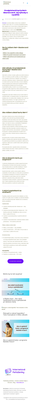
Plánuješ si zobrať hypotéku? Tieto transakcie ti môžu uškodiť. (15, 314)
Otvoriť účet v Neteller (15, 261)
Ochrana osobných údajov (21, 380)
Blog (14, 382)
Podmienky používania (8, 380)
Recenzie (10, 382)
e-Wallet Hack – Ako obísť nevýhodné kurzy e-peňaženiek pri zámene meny (14, 300)
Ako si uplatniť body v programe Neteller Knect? (15, 341)
